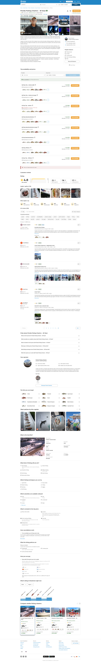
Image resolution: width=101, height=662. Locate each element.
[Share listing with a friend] (67, 11)
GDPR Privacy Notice (63, 646)
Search (76, 4)
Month (23, 584)
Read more (37, 233)
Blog (21, 645)
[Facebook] (21, 657)
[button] (50, 87)
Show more (24, 505)
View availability (75, 85)
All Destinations (49, 646)
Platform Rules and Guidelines (64, 648)
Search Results (37, 7)
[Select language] (64, 2)
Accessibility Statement (63, 649)
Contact (21, 646)
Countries (48, 642)
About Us (22, 642)
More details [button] (22, 538)
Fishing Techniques (37, 642)
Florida (29, 7)
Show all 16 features (72, 61)
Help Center (61, 642)
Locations (48, 645)
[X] (23, 657)
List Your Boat (69, 1)
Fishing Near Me (36, 646)
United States (25, 7)
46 (58, 328)
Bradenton (33, 7)
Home (21, 7)
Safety (21, 648)
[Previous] (77, 409)
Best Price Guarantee (77, 13)
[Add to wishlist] (70, 11)
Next (77, 328)
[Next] (79, 409)
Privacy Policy (61, 645)
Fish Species (35, 645)
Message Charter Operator (46, 385)
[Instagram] (26, 657)
